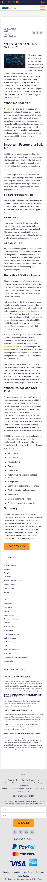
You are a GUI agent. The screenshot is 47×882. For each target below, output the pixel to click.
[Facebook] (33, 32)
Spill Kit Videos (23, 791)
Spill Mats (7, 653)
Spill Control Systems (11, 634)
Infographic (8, 603)
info (5, 600)
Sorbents (7, 623)
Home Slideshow (10, 596)
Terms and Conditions (13, 783)
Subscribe (23, 823)
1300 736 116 (12, 2)
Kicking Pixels (37, 879)
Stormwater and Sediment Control (16, 657)
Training (36, 788)
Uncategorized (9, 661)
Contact (25, 780)
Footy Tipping (23, 876)
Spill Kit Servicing (10, 638)
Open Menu (42, 7)
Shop (43, 2)
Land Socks (8, 607)
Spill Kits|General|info (11, 649)
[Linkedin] (41, 32)
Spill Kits (7, 646)
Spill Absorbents (9, 626)
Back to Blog (17, 547)
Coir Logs (7, 569)
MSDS (43, 788)
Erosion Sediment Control (13, 580)
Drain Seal (7, 577)
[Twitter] (37, 32)
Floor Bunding (9, 588)
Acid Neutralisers (10, 565)
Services (29, 788)
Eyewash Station (9, 584)
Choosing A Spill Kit (17, 788)
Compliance (8, 573)
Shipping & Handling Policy (32, 783)
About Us (11, 780)
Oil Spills (7, 611)
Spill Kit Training (9, 642)
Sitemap (6, 872)
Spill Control (8, 630)
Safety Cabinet (9, 615)
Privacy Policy (34, 780)
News (18, 780)
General (6, 592)
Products (5, 788)
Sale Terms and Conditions (34, 872)
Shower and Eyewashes (12, 619)
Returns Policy (23, 786)
